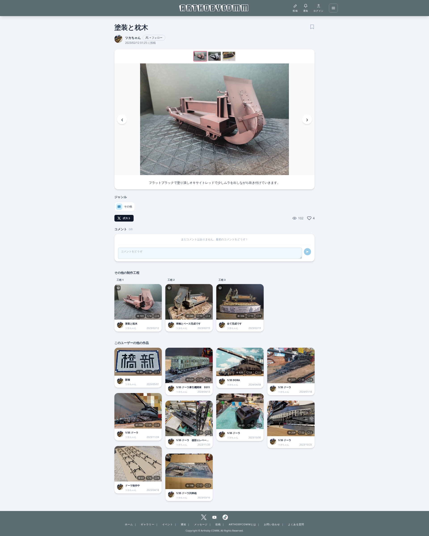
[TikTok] (225, 517)
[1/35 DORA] (240, 362)
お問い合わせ (272, 524)
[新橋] (138, 362)
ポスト (127, 218)
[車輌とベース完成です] (189, 302)
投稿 (218, 524)
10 (201, 316)
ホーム (129, 524)
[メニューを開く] (333, 8)
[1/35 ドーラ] (138, 411)
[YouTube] (214, 517)
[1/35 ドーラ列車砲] (189, 471)
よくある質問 (296, 524)
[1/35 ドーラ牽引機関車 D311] (189, 365)
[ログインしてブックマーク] (312, 26)
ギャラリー (147, 524)
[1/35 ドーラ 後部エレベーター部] (189, 418)
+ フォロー (155, 38)
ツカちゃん (133, 38)
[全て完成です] (240, 302)
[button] (214, 119)
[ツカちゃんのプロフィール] (120, 325)
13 (252, 316)
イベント (167, 524)
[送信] (307, 251)
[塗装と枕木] (138, 302)
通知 (183, 524)
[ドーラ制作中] (138, 464)
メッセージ (201, 524)
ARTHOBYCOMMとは (242, 524)
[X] (203, 517)
